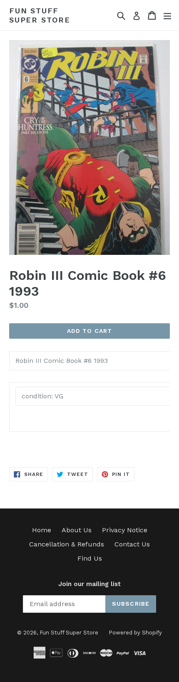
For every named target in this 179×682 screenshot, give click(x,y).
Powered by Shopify (135, 632)
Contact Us (132, 544)
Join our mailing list (89, 584)
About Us (77, 530)
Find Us (89, 558)
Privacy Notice (124, 530)
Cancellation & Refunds (66, 544)
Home (41, 530)
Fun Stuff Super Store (39, 15)
